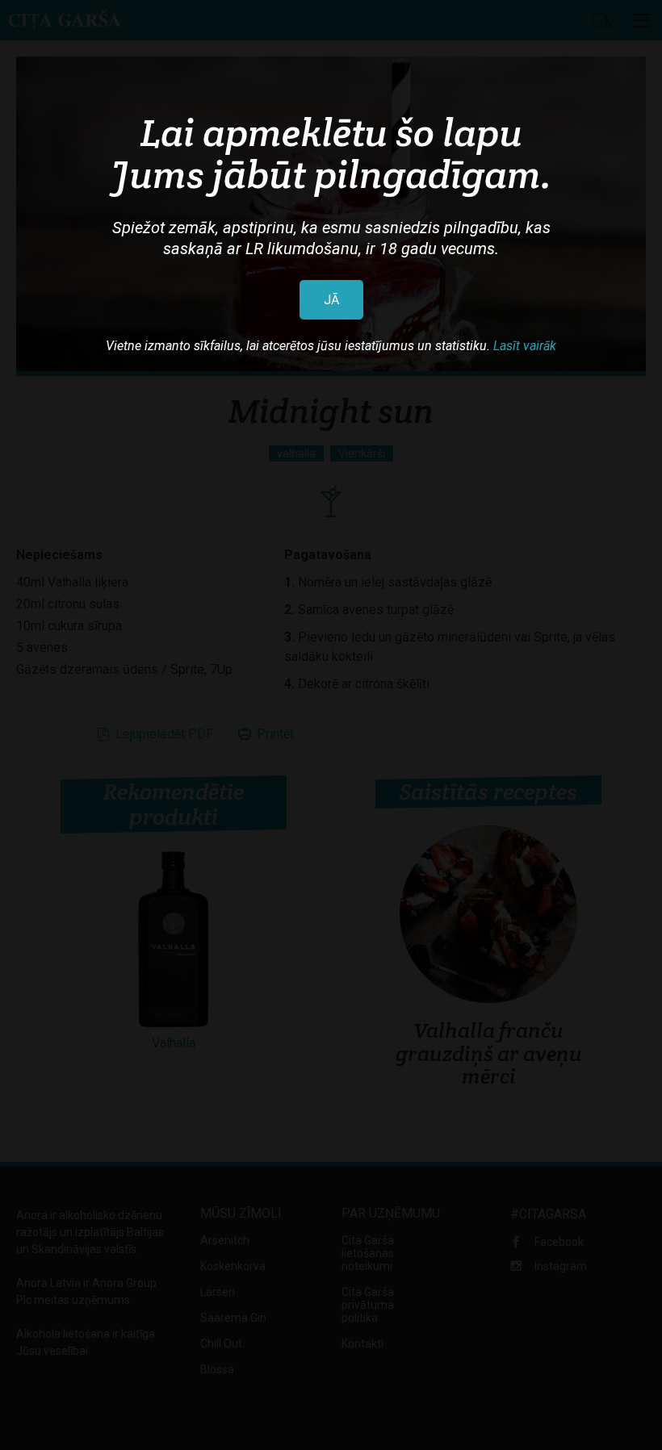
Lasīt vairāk (524, 345)
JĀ (331, 299)
